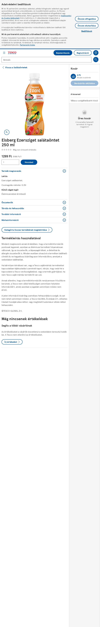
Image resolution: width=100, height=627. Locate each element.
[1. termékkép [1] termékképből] (34, 104)
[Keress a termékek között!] (95, 59)
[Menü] (4, 52)
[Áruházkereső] (95, 52)
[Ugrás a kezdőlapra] (12, 53)
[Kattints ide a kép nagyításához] (6, 132)
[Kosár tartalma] (73, 76)
